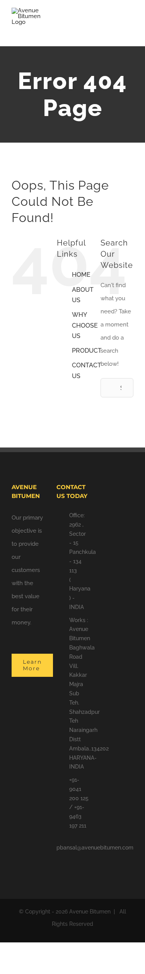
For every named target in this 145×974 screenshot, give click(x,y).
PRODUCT (87, 350)
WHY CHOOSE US (85, 325)
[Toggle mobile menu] (130, 21)
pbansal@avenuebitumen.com (94, 847)
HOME (81, 274)
